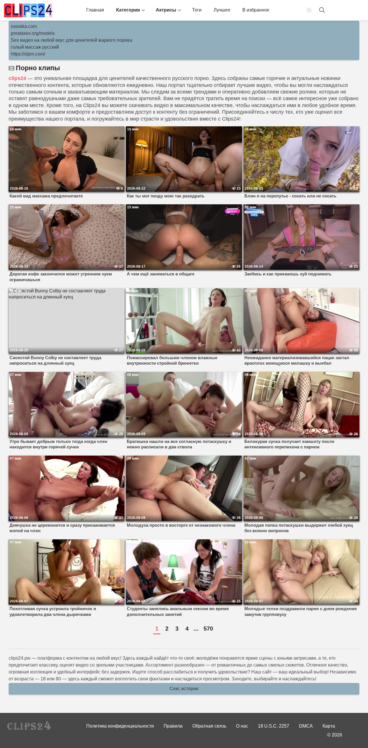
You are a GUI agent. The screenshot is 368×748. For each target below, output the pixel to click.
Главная (95, 9)
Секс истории (184, 688)
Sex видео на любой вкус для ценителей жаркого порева (71, 40)
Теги (197, 9)
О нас (242, 726)
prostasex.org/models (33, 33)
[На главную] (28, 10)
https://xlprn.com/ (28, 54)
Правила (173, 726)
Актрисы (166, 9)
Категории (128, 9)
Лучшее (222, 9)
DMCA (306, 726)
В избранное (255, 9)
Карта (329, 726)
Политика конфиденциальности (120, 726)
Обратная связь (209, 726)
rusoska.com (24, 26)
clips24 (17, 78)
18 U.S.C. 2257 (273, 726)
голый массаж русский (35, 47)
